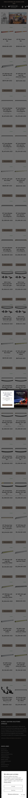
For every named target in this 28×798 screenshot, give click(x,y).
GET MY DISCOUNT (7, 404)
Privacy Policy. (7, 782)
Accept (13, 786)
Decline (13, 790)
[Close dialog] (26, 391)
